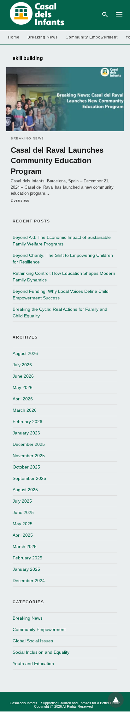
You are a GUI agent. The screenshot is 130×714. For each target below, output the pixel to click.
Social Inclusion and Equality (41, 652)
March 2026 (25, 410)
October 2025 (26, 466)
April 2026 (23, 398)
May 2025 (22, 523)
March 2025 (25, 546)
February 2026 (27, 421)
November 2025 (29, 455)
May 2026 (22, 387)
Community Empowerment (92, 37)
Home (14, 37)
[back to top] (116, 700)
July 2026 (22, 364)
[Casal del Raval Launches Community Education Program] (65, 99)
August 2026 (25, 353)
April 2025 (23, 535)
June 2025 (23, 512)
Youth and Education (33, 663)
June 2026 (23, 376)
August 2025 (25, 489)
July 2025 (22, 501)
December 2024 (29, 580)
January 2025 (26, 569)
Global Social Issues (33, 640)
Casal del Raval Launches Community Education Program (57, 160)
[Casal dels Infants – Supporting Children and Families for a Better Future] (35, 14)
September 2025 (29, 478)
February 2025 (27, 557)
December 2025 (29, 444)
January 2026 (26, 432)
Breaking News (42, 37)
